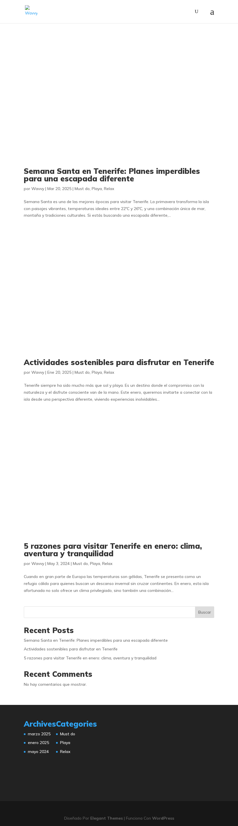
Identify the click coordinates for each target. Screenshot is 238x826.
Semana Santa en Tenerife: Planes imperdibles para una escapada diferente (112, 174)
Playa (97, 188)
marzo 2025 (39, 733)
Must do (82, 188)
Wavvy (37, 188)
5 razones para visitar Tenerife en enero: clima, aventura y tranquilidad (113, 549)
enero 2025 (38, 742)
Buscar (204, 612)
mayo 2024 (38, 751)
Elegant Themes (106, 818)
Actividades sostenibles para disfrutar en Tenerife (119, 362)
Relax (109, 188)
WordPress (163, 818)
